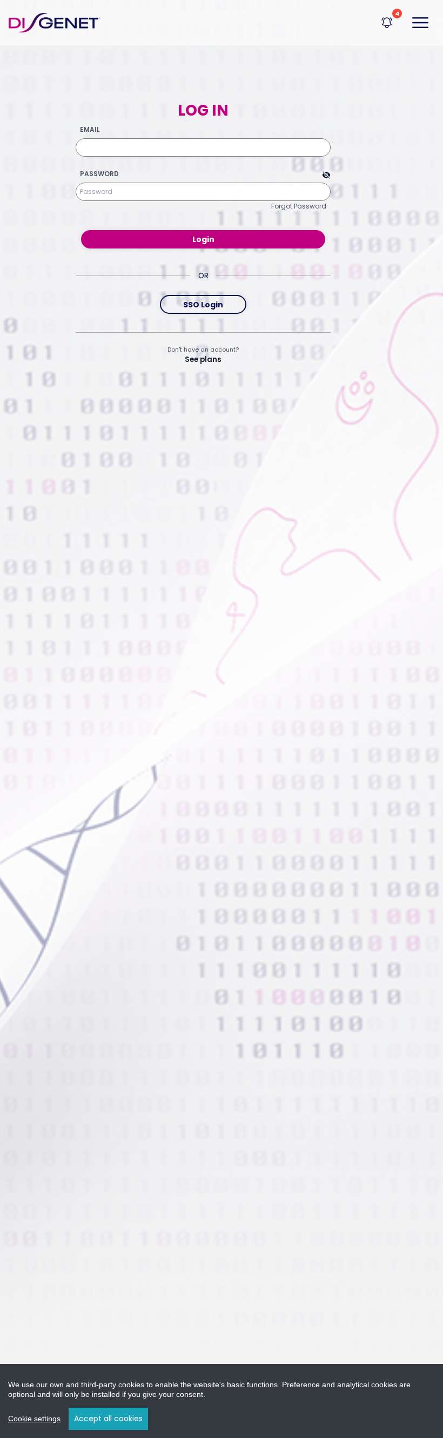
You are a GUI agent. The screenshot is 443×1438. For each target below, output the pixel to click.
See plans (203, 359)
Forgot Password (298, 206)
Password (99, 174)
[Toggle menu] (420, 22)
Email (90, 129)
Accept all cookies (108, 1418)
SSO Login (203, 304)
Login (203, 239)
